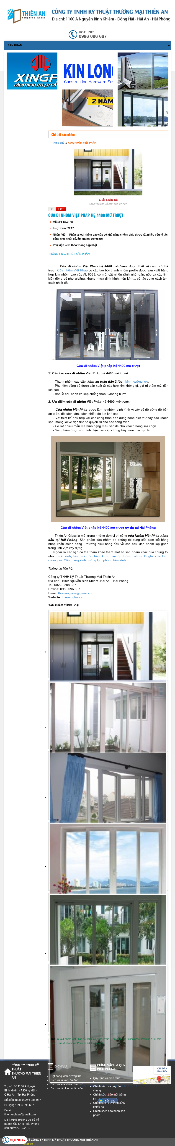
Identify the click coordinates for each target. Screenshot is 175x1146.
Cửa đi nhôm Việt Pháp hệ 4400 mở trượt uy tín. (83, 1039)
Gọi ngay (18, 1140)
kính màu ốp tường (116, 556)
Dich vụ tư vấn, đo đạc (64, 1080)
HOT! (61, 209)
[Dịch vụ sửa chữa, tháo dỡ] (98, 74)
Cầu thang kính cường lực (82, 560)
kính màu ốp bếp (86, 556)
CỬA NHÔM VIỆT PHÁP (82, 142)
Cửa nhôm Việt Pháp (72, 270)
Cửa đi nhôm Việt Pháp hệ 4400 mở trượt (80, 1043)
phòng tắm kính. (115, 560)
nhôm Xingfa (143, 556)
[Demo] (98, 109)
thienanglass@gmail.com (76, 593)
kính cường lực (136, 381)
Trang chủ (58, 142)
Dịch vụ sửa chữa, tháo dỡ (67, 1084)
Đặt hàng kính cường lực (66, 1076)
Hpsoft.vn (27, 1144)
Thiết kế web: (12, 1144)
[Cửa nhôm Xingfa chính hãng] (42, 73)
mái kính (63, 556)
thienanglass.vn (73, 597)
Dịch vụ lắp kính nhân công (67, 1088)
